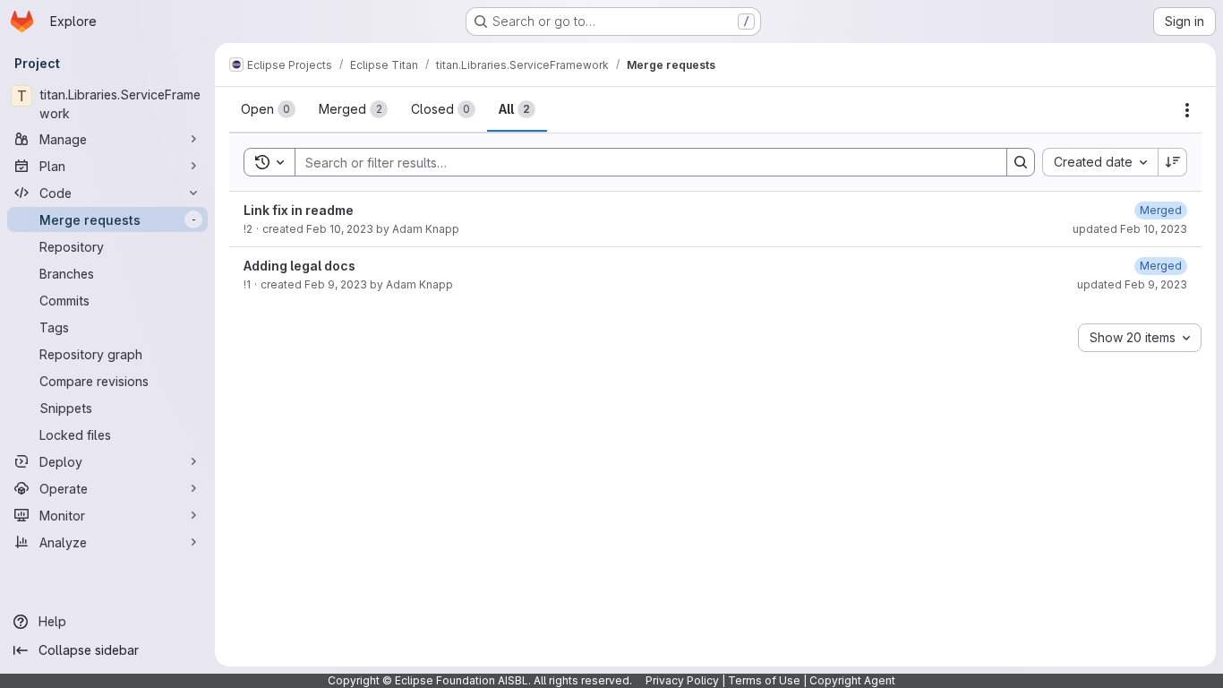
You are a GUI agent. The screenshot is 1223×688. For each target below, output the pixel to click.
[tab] (268, 109)
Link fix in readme (299, 210)
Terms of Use (764, 680)
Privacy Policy (682, 680)
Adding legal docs (299, 265)
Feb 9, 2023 (335, 284)
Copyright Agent (852, 680)
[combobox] (1100, 162)
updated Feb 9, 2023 (1132, 284)
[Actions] (1187, 110)
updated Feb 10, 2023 (1130, 229)
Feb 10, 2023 (339, 229)
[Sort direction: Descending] (1173, 162)
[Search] (1020, 162)
